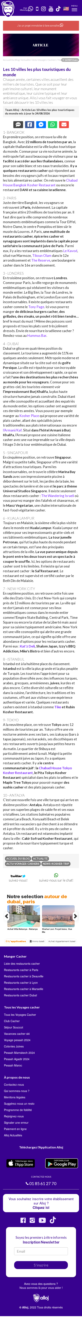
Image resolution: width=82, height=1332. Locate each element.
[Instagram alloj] (32, 1221)
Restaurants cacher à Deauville (23, 976)
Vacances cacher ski (17, 1034)
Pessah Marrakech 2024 (19, 1053)
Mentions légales (14, 1097)
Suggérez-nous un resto (19, 1103)
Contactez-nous (14, 1084)
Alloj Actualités (13, 1135)
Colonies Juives (14, 1046)
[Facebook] (23, 1221)
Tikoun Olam (41, 255)
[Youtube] (42, 1221)
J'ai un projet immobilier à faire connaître (38, 25)
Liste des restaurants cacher (22, 963)
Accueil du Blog (11, 59)
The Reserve (40, 260)
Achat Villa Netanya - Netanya (22, 929)
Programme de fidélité (18, 1110)
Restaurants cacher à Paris (21, 970)
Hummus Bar (36, 335)
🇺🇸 (66, 8)
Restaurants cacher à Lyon (21, 982)
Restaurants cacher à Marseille (23, 989)
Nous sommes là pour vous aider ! (41, 1288)
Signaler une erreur (16, 1122)
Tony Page (36, 307)
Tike (57, 707)
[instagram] (43, 9)
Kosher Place (29, 416)
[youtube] (51, 9)
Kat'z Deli (27, 646)
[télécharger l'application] (37, 9)
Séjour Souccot (13, 1027)
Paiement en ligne (15, 1129)
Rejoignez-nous (14, 1116)
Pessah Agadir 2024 (16, 1059)
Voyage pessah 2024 (17, 1040)
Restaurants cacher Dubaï (20, 995)
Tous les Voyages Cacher (20, 1015)
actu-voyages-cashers (44, 59)
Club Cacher (12, 1021)
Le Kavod (70, 251)
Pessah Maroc (13, 1065)
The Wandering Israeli (58, 496)
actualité (26, 59)
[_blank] (31, 9)
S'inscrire (41, 1265)
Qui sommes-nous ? (16, 1091)
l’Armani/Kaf (12, 430)
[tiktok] (58, 9)
